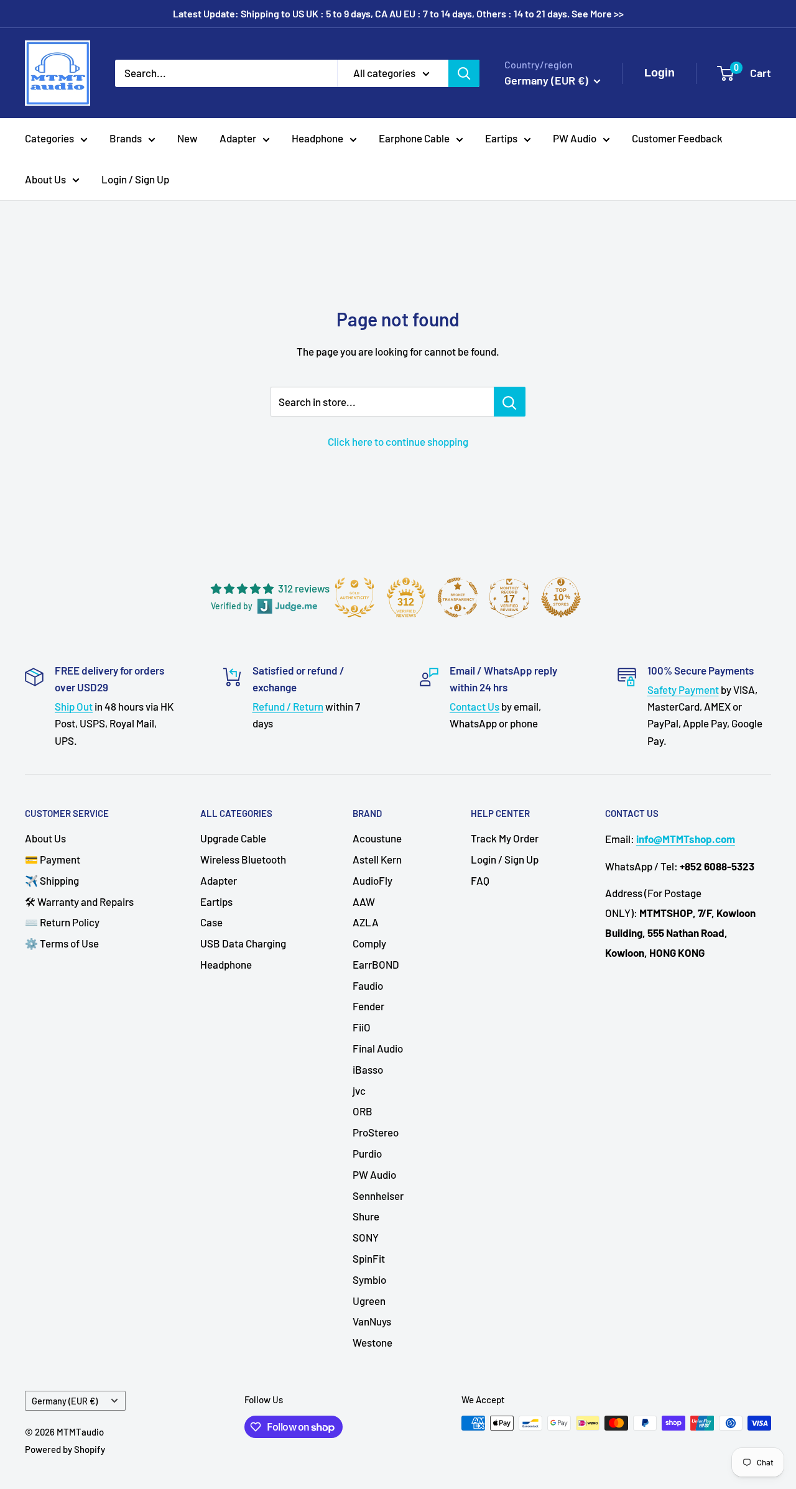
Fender (368, 1006)
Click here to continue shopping (398, 441)
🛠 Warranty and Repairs (79, 901)
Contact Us (474, 706)
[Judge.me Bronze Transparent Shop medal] (458, 597)
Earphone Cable (414, 138)
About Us (45, 179)
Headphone (317, 138)
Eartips (501, 138)
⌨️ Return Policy (62, 922)
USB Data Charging (243, 943)
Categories (49, 138)
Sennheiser (378, 1195)
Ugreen (369, 1300)
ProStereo (376, 1132)
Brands (125, 138)
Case (211, 922)
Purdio (367, 1153)
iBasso (368, 1069)
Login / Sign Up (135, 179)
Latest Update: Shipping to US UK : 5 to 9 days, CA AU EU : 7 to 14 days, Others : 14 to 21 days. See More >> (398, 13)
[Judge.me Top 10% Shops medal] (561, 597)
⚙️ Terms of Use (62, 943)
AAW (364, 901)
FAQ (480, 880)
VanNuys (372, 1321)
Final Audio (378, 1048)
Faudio (368, 985)
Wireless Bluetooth (243, 859)
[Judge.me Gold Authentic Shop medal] (354, 597)
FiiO (362, 1027)
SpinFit (369, 1258)
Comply (369, 943)
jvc (359, 1090)
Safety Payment (683, 689)
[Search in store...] (509, 402)
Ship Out (74, 706)
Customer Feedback (677, 138)
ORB (363, 1111)
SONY (366, 1237)
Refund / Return (287, 706)
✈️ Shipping (52, 880)
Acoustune (377, 838)
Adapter (238, 138)
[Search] (463, 72)
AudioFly (372, 880)
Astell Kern (377, 859)
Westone (372, 1342)
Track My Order (505, 838)
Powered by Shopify (65, 1449)
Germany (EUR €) (65, 1401)
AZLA (366, 922)
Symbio (369, 1279)
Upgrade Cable (233, 838)
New (187, 138)
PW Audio (574, 138)
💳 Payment (52, 859)
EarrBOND (376, 964)
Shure (366, 1216)
